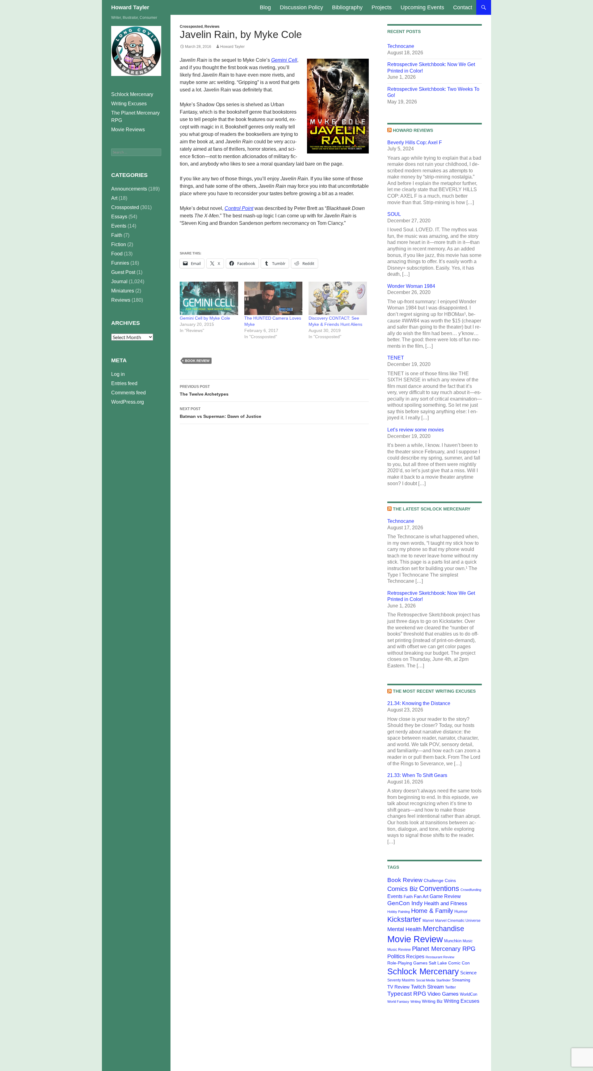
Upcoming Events (422, 7)
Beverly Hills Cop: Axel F (414, 142)
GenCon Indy (405, 903)
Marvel (428, 920)
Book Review (197, 361)
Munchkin (452, 941)
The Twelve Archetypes (204, 390)
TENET (395, 357)
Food (117, 253)
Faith (408, 896)
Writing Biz (432, 1001)
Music (468, 941)
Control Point (239, 208)
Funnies (120, 263)
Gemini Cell (284, 60)
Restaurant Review (440, 957)
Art (114, 198)
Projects (382, 7)
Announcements (129, 188)
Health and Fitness (445, 903)
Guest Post (123, 272)
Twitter (450, 987)
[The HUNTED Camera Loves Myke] (273, 298)
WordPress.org (127, 402)
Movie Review (415, 939)
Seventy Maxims (401, 980)
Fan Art (421, 896)
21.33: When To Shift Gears (417, 775)
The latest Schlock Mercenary (431, 508)
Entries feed (124, 383)
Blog (265, 7)
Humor (461, 911)
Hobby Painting (398, 912)
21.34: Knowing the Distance (418, 703)
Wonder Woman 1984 (411, 286)
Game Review (445, 896)
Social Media (425, 980)
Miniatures (122, 290)
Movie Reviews (128, 129)
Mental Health (404, 929)
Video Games (443, 994)
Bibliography (347, 7)
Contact (462, 7)
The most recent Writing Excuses (434, 691)
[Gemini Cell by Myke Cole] (209, 298)
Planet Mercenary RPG (444, 948)
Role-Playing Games (407, 962)
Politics (396, 956)
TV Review (398, 987)
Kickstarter (404, 919)
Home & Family (432, 910)
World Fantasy (398, 1001)
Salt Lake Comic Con (449, 962)
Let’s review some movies (415, 429)
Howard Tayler (130, 7)
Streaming (461, 980)
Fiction (118, 244)
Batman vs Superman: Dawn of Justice (220, 413)
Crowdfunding (471, 890)
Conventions (439, 888)
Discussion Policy (301, 7)
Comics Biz (402, 888)
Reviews (212, 26)
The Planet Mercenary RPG (135, 116)
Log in (118, 374)
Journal (119, 281)
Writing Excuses (461, 1001)
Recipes (415, 956)
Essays (119, 216)
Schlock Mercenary (423, 971)
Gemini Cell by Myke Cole (205, 318)
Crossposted (191, 26)
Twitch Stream (427, 987)
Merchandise (443, 929)
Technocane (400, 46)
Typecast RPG (406, 993)
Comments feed (128, 392)
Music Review (399, 949)
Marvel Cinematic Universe (458, 920)
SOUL (394, 214)
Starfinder (443, 980)
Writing (415, 1001)
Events (394, 896)
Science (468, 972)
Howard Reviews (413, 130)
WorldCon (468, 994)
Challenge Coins (440, 880)
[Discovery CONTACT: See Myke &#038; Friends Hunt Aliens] (338, 298)
